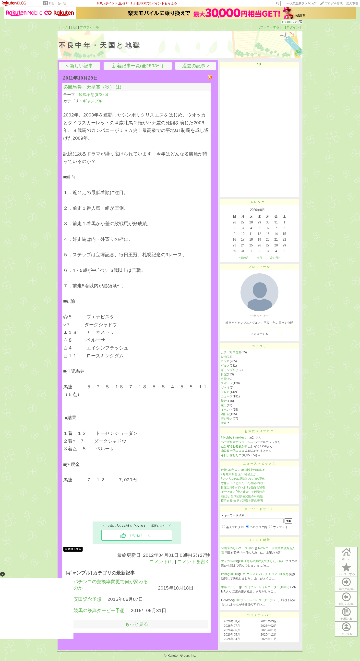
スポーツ (227, 383)
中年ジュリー (230, 587)
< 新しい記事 (79, 65)
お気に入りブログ (259, 431)
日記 (74, 27)
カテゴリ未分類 (231, 352)
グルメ (225, 365)
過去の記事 (346, 589)
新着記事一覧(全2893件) (137, 65)
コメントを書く (193, 561)
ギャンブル (92, 101)
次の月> (275, 257)
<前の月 (244, 257)
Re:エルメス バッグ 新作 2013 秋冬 (265, 574)
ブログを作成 (334, 3)
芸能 (224, 379)
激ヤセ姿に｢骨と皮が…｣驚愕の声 (243, 492)
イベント (227, 409)
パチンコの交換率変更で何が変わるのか (110, 585)
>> (301, 3)
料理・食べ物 (57, 3)
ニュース (227, 396)
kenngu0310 (229, 574)
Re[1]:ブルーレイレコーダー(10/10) (266, 587)
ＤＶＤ (225, 361)
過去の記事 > (195, 65)
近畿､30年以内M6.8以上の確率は (243, 470)
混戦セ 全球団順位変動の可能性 (242, 496)
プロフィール (89, 27)
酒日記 (225, 414)
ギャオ (225, 387)
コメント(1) (161, 561)
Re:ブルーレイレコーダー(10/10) (258, 600)
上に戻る (346, 634)
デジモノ (227, 418)
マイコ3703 (229, 561)
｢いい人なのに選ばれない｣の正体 (243, 478)
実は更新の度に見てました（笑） (262, 561)
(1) (118, 87)
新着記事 (346, 619)
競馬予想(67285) (93, 95)
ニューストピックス (259, 463)
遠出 (224, 405)
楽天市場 (352, 3)
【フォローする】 (269, 27)
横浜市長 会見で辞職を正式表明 (242, 500)
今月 (259, 257)
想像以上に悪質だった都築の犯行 (243, 483)
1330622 (289, 22)
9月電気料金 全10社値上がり (240, 474)
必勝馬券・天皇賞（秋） (88, 87)
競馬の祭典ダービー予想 (99, 610)
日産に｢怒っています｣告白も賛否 (243, 487)
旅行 (224, 401)
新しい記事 (346, 604)
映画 (224, 357)
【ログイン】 (292, 27)
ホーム (63, 27)
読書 (224, 423)
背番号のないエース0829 (237, 548)
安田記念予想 (87, 599)
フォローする (346, 574)
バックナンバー (259, 615)
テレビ (225, 392)
